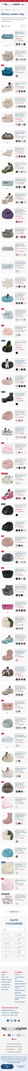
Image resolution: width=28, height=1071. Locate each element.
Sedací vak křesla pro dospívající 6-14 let (20, 196)
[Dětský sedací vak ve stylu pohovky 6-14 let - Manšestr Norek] (8, 691)
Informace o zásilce (6, 979)
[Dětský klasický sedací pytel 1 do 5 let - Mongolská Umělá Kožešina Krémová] (8, 868)
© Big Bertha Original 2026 (14, 1052)
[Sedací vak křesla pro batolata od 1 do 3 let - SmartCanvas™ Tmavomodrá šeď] (8, 590)
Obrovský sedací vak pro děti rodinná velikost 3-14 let (20, 296)
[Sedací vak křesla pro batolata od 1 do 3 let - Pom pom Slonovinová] (8, 103)
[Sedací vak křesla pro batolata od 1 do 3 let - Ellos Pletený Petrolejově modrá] (8, 71)
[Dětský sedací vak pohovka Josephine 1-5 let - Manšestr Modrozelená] (8, 38)
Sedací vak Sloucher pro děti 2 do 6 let (20, 524)
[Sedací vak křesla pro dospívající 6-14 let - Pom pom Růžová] (8, 494)
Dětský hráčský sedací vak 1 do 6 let (20, 800)
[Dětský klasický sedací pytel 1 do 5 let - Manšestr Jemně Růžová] (8, 464)
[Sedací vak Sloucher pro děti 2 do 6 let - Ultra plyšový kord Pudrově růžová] (8, 416)
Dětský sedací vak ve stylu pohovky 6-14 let (20, 637)
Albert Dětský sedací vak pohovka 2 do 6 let (20, 181)
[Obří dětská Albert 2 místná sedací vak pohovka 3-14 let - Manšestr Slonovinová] (8, 432)
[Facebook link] (8, 1021)
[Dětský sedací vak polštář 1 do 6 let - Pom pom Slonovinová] (8, 153)
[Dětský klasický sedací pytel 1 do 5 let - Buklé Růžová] (8, 542)
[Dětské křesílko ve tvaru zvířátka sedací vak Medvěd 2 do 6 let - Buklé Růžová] (8, 819)
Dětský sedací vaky (20, 990)
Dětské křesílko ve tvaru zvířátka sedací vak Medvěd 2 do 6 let (21, 816)
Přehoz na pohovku (20, 1002)
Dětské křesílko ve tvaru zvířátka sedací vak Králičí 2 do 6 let (21, 653)
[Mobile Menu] (2, 4)
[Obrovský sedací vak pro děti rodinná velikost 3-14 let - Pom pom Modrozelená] (8, 298)
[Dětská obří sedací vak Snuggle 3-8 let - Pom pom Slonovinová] (8, 757)
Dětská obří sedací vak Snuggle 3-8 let (20, 755)
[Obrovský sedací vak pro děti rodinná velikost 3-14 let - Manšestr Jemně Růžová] (8, 381)
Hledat (3, 974)
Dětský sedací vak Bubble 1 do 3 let (20, 785)
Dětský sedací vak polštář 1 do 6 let (19, 150)
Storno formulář (5, 984)
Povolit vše (7, 1066)
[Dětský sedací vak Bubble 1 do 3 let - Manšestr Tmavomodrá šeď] (8, 788)
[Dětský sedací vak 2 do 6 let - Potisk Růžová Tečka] (8, 884)
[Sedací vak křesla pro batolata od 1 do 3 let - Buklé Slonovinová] (8, 283)
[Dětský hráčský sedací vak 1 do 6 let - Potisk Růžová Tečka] (8, 803)
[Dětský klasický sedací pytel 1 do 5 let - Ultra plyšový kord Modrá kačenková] (8, 723)
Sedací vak (17, 974)
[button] (26, 59)
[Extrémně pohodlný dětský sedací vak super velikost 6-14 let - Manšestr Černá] (8, 365)
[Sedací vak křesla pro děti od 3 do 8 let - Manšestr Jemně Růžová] (8, 119)
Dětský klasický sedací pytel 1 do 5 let (20, 329)
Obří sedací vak (19, 981)
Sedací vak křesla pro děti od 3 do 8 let (20, 115)
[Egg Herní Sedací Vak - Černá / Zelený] (8, 510)
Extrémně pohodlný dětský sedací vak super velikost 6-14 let (20, 362)
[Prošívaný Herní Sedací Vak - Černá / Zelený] (8, 347)
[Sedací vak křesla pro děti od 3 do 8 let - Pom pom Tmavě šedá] (8, 233)
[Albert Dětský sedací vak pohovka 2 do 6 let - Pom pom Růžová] (8, 607)
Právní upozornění (10, 1049)
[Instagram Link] (12, 1021)
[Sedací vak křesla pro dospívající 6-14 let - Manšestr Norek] (8, 198)
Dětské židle (18, 993)
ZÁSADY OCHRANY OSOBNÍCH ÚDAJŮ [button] (16, 1061)
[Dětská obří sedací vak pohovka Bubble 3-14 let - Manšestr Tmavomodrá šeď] (8, 136)
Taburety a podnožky (20, 995)
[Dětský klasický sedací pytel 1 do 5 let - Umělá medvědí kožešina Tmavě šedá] (8, 557)
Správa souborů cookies (21, 1066)
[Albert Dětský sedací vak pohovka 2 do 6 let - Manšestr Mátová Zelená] (8, 183)
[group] (17, 44)
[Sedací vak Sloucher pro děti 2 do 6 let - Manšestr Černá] (8, 526)
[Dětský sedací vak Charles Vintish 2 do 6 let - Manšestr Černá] (8, 574)
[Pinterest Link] (15, 1021)
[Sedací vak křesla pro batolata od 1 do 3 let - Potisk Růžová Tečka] (8, 449)
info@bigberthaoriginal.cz (8, 1010)
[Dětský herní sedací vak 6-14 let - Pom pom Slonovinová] (8, 87)
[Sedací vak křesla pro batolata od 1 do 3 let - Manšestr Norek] (8, 56)
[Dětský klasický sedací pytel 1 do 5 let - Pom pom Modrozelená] (8, 853)
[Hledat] (25, 929)
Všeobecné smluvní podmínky (14, 1044)
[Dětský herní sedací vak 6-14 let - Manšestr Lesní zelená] (8, 168)
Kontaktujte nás (5, 987)
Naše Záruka (4, 989)
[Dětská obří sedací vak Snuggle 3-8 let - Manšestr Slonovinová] (8, 772)
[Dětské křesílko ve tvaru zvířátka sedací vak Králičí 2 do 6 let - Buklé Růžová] (8, 655)
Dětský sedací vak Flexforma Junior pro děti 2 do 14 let (20, 212)
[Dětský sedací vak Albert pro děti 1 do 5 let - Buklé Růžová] (8, 706)
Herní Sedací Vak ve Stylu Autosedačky (20, 395)
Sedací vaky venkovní (20, 983)
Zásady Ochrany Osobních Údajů (14, 1046)
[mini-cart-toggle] (25, 4)
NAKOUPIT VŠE (14, 912)
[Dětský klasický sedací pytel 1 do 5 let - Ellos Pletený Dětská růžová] (8, 331)
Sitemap (20, 1049)
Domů (2, 9)
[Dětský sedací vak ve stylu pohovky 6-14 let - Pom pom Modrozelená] (8, 640)
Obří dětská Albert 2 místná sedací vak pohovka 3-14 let (20, 430)
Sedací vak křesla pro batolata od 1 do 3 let (20, 53)
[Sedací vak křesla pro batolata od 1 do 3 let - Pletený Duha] (8, 900)
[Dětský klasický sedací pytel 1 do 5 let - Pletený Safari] (8, 479)
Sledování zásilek (5, 982)
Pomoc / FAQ (4, 977)
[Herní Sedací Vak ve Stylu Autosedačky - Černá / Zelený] (8, 399)
